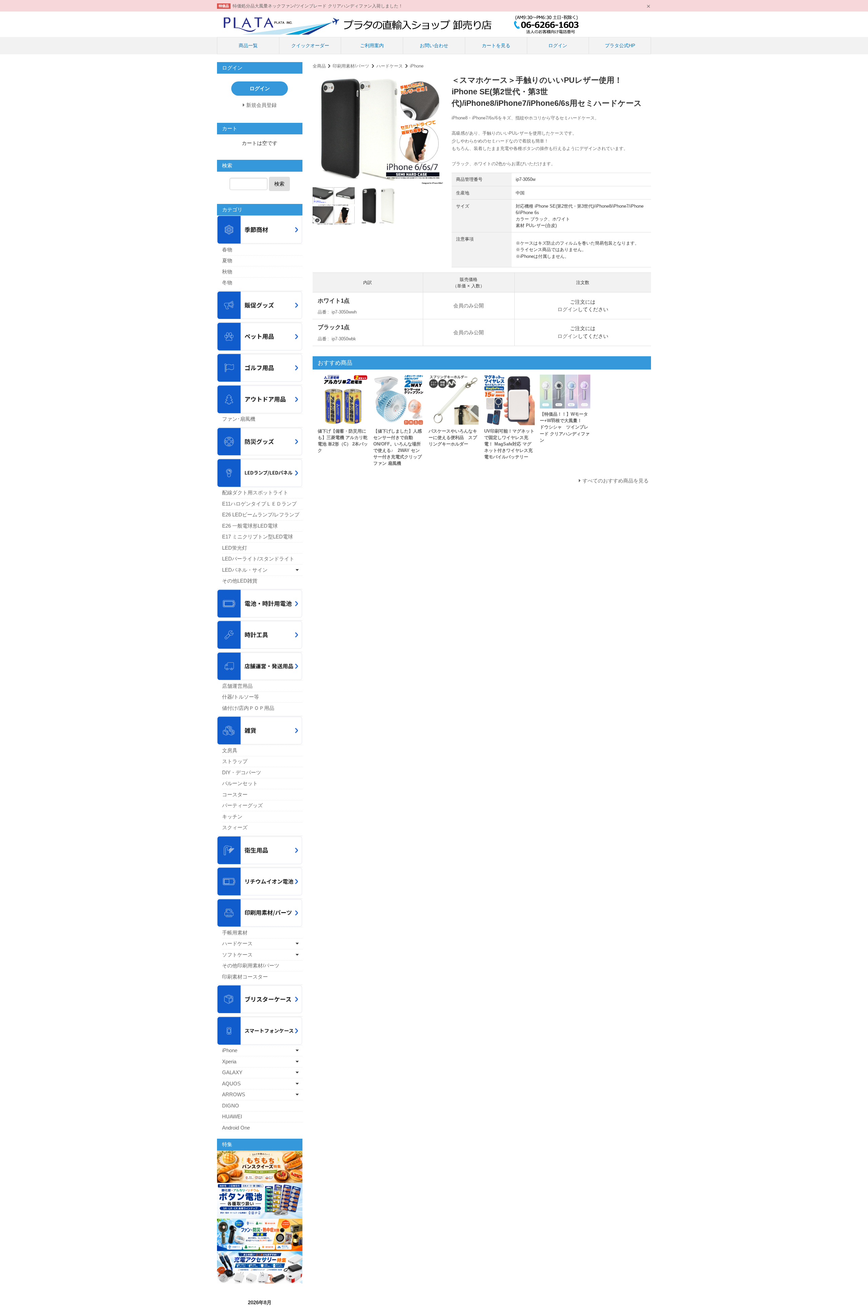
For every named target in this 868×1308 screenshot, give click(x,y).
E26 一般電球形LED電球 (250, 526)
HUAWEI (232, 1116)
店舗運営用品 (237, 686)
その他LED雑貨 (239, 581)
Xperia (229, 1061)
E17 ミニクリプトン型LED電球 (257, 536)
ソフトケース (237, 955)
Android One (236, 1128)
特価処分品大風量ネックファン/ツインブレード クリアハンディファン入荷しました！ (318, 5)
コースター (235, 794)
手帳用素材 (235, 932)
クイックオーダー (310, 45)
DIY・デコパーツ (241, 772)
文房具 (229, 750)
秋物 (227, 271)
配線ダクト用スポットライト (255, 492)
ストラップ (235, 761)
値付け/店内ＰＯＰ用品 (248, 708)
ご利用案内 (372, 45)
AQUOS (231, 1083)
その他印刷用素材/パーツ (250, 965)
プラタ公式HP (620, 45)
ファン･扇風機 (238, 419)
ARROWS (233, 1094)
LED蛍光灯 (234, 548)
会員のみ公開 (468, 305)
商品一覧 (248, 45)
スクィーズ (235, 827)
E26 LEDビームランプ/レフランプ (260, 514)
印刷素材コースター (245, 977)
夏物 (227, 260)
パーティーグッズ (242, 805)
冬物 (227, 282)
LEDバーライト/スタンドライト (258, 559)
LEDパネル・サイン (245, 570)
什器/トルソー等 (240, 697)
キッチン (232, 816)
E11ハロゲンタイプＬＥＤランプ (259, 504)
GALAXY (232, 1072)
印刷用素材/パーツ (351, 66)
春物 (227, 249)
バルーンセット (240, 783)
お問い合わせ (434, 45)
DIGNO (230, 1105)
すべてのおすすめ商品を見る (616, 481)
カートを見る (496, 45)
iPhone (416, 66)
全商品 (319, 66)
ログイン (557, 45)
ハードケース (389, 66)
